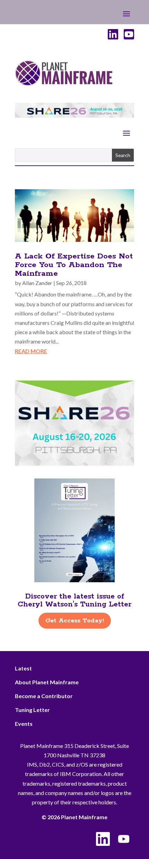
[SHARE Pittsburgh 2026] (74, 115)
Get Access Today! (74, 620)
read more (31, 351)
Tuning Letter (32, 709)
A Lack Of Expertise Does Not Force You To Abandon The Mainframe (74, 265)
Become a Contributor (44, 696)
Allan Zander (37, 283)
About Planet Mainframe (47, 682)
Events (24, 723)
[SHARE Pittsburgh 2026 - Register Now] (74, 463)
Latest (23, 668)
